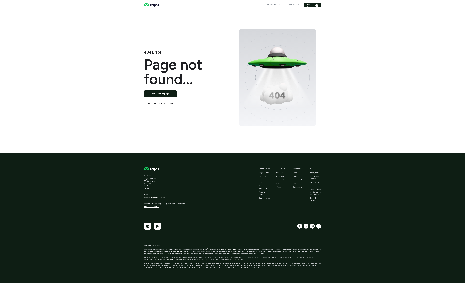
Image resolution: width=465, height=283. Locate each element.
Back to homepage (160, 94)
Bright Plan (263, 176)
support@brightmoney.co (154, 198)
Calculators (297, 187)
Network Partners (313, 199)
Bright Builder (264, 173)
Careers (295, 176)
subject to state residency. (229, 249)
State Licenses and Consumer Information (315, 192)
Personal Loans (262, 193)
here (224, 253)
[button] (274, 4)
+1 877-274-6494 (151, 207)
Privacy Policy (315, 173)
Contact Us (280, 180)
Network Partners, (177, 251)
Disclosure (314, 186)
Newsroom (280, 176)
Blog (277, 183)
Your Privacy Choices (314, 177)
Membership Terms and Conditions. (178, 259)
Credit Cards (297, 180)
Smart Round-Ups (264, 181)
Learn (295, 173)
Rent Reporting (263, 187)
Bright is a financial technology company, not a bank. (246, 253)
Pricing (278, 187)
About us (279, 173)
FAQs (295, 183)
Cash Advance (264, 198)
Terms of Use (315, 182)
